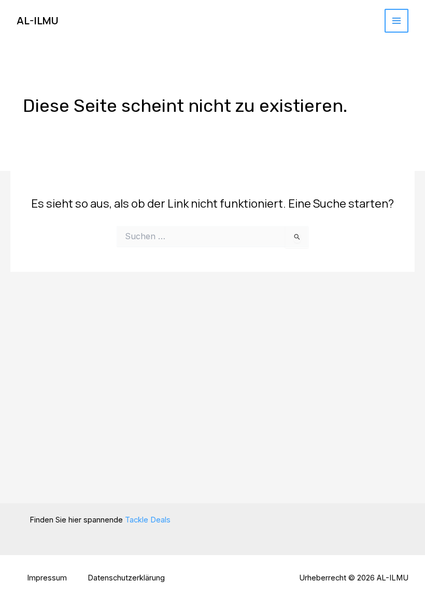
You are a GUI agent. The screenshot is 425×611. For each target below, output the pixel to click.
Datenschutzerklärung (126, 578)
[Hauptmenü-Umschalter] (396, 21)
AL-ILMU (38, 20)
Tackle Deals (148, 520)
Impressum (47, 578)
